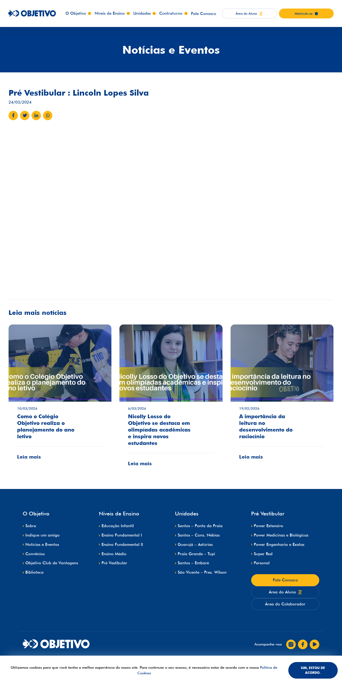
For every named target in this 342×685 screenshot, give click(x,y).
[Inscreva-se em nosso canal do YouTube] (314, 644)
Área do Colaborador (285, 604)
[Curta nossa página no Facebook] (303, 644)
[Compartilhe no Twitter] (24, 115)
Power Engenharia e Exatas (279, 544)
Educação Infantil (118, 525)
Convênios (35, 553)
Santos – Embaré (193, 563)
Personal (262, 563)
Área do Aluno (282, 592)
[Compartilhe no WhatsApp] (47, 115)
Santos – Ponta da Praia (200, 525)
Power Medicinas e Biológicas (281, 535)
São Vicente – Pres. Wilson (202, 572)
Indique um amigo (42, 535)
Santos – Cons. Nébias (199, 535)
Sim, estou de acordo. (313, 670)
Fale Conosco (203, 13)
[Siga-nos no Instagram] (291, 644)
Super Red (263, 553)
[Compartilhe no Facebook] (13, 115)
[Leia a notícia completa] (60, 395)
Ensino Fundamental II (122, 544)
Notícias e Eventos (42, 544)
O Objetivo (75, 13)
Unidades (142, 13)
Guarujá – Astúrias (195, 544)
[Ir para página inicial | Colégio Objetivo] (56, 644)
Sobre (30, 525)
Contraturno (170, 13)
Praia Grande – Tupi (196, 553)
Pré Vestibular (114, 563)
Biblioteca (34, 572)
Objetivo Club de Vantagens (51, 563)
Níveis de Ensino (110, 13)
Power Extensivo (268, 525)
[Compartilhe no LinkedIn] (36, 115)
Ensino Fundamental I (122, 535)
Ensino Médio (114, 553)
